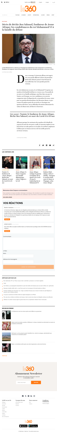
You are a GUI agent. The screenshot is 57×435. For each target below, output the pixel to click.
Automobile (4, 411)
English (40, 2)
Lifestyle (3, 415)
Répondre (7, 219)
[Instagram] (34, 396)
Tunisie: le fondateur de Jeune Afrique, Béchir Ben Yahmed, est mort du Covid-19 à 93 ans (32, 115)
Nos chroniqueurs (5, 416)
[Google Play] (33, 425)
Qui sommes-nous (19, 402)
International (4, 407)
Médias (3, 410)
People (3, 413)
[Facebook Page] (23, 396)
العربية (53, 2)
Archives (17, 405)
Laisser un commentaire (28, 267)
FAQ (30, 402)
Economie (4, 403)
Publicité (17, 403)
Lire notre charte (7, 197)
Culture (3, 408)
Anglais (47, 2)
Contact (30, 403)
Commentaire (7, 236)
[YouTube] (28, 396)
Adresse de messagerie (10, 259)
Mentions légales (46, 403)
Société (3, 405)
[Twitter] (25, 396)
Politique (4, 21)
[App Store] (23, 425)
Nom (4, 253)
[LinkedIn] (31, 396)
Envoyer (36, 382)
